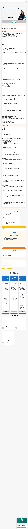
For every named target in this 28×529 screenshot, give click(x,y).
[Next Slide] (25, 15)
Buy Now (6, 311)
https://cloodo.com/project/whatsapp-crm (7, 121)
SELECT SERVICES (14, 248)
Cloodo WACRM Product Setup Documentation (9, 84)
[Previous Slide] (3, 15)
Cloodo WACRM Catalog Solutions (11, 140)
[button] (14, 14)
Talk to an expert (14, 250)
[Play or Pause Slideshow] (3, 19)
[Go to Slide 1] (14, 22)
